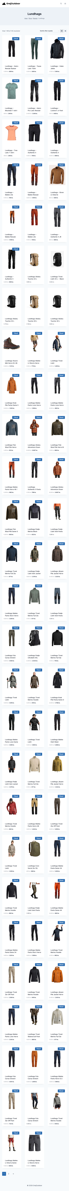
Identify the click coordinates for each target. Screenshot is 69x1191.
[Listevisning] (65, 31)
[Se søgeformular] (61, 3)
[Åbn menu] (65, 3)
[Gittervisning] (61, 31)
